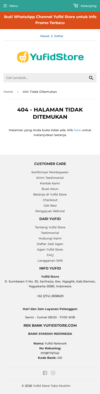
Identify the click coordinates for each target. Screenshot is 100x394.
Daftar (58, 36)
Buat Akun (50, 189)
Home (8, 91)
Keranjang (88, 6)
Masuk (45, 36)
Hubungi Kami (50, 238)
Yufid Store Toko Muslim (51, 386)
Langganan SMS (50, 260)
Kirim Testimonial (50, 178)
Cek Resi (50, 205)
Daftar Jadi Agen (50, 244)
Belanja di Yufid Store (50, 194)
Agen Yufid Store (50, 249)
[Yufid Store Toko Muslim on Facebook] (45, 373)
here (77, 130)
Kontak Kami (50, 183)
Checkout (50, 200)
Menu (13, 6)
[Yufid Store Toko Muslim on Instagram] (53, 373)
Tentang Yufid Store (50, 227)
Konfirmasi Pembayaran (50, 172)
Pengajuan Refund (50, 211)
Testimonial (50, 233)
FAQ (50, 255)
